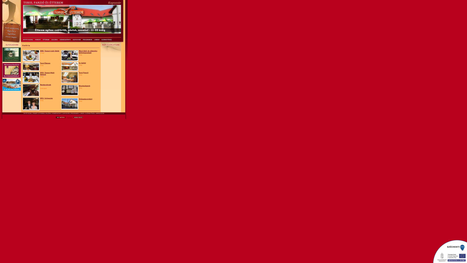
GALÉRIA (48, 113)
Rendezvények (45, 85)
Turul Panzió (83, 73)
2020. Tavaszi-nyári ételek (49, 51)
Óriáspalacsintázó (85, 99)
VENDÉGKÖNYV (57, 113)
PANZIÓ (35, 113)
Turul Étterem (45, 63)
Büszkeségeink (84, 86)
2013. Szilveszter (46, 98)
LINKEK (82, 113)
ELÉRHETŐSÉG (90, 113)
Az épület (82, 63)
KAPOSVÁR (66, 113)
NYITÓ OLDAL (28, 113)
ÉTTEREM (41, 113)
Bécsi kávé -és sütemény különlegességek (88, 52)
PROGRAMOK (75, 113)
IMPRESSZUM (100, 113)
